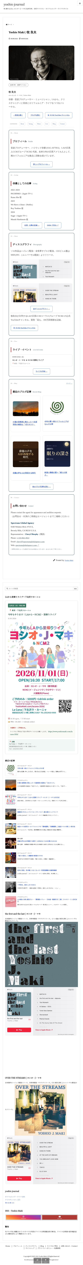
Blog (54, 124)
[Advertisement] (41, 1056)
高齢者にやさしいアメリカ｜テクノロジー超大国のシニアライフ (37, 812)
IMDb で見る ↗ (53, 225)
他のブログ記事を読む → (41, 487)
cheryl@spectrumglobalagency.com (31, 542)
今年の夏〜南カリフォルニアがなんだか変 (30, 768)
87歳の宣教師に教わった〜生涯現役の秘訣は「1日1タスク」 (36, 783)
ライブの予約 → (41, 371)
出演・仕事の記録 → (31, 225)
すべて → (69, 383)
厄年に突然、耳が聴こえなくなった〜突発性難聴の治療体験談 (37, 870)
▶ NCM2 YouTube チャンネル (59, 115)
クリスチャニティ (12, 1200)
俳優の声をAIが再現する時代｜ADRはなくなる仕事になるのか (37, 841)
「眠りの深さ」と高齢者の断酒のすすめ (30, 856)
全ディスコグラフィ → (41, 309)
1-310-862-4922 (23, 538)
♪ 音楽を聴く (18, 115)
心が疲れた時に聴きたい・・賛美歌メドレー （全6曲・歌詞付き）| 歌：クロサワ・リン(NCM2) (47, 900)
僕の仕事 (9, 1203)
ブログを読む (35, 115)
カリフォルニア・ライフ (15, 1197)
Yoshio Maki (69, 560)
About (22, 124)
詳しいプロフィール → (41, 164)
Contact (62, 124)
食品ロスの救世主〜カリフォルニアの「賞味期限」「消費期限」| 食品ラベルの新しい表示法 (46, 826)
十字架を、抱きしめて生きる (26, 885)
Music (39, 124)
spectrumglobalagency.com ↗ (27, 545)
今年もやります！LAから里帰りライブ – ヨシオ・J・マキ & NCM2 (38, 797)
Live (46, 124)
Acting (31, 124)
